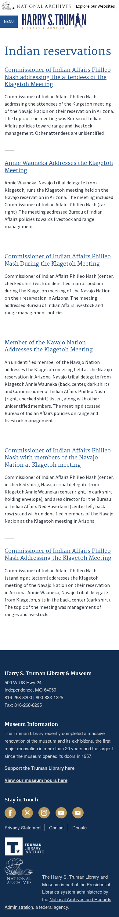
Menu (9, 21)
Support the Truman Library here (39, 768)
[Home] (54, 21)
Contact (57, 827)
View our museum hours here (36, 780)
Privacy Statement (23, 827)
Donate (79, 827)
